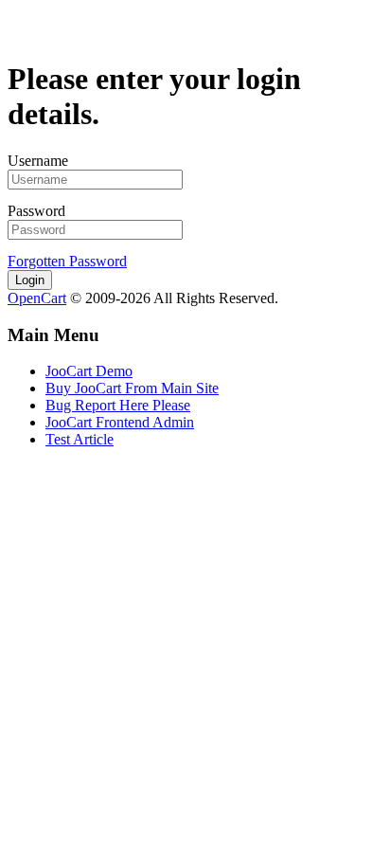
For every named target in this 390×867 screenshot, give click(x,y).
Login (29, 280)
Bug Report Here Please (117, 405)
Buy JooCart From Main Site (132, 388)
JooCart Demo (89, 371)
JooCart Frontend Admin (119, 422)
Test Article (79, 439)
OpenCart (37, 298)
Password (36, 211)
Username (38, 161)
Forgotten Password (67, 261)
